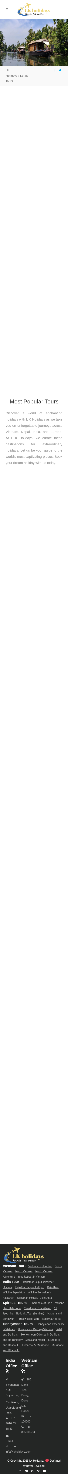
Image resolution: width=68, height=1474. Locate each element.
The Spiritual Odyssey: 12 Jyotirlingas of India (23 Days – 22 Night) (32, 542)
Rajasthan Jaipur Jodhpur (29, 1287)
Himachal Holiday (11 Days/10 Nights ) (33, 1109)
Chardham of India (41, 1303)
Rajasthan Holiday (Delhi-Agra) (35, 1298)
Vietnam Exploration (40, 1266)
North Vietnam (23, 1271)
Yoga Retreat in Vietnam (32, 1277)
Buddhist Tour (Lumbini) (30, 1313)
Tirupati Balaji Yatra (28, 1319)
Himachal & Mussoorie (35, 1345)
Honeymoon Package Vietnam (35, 1329)
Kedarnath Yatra (51, 1319)
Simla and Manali (35, 1340)
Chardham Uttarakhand (37, 1308)
